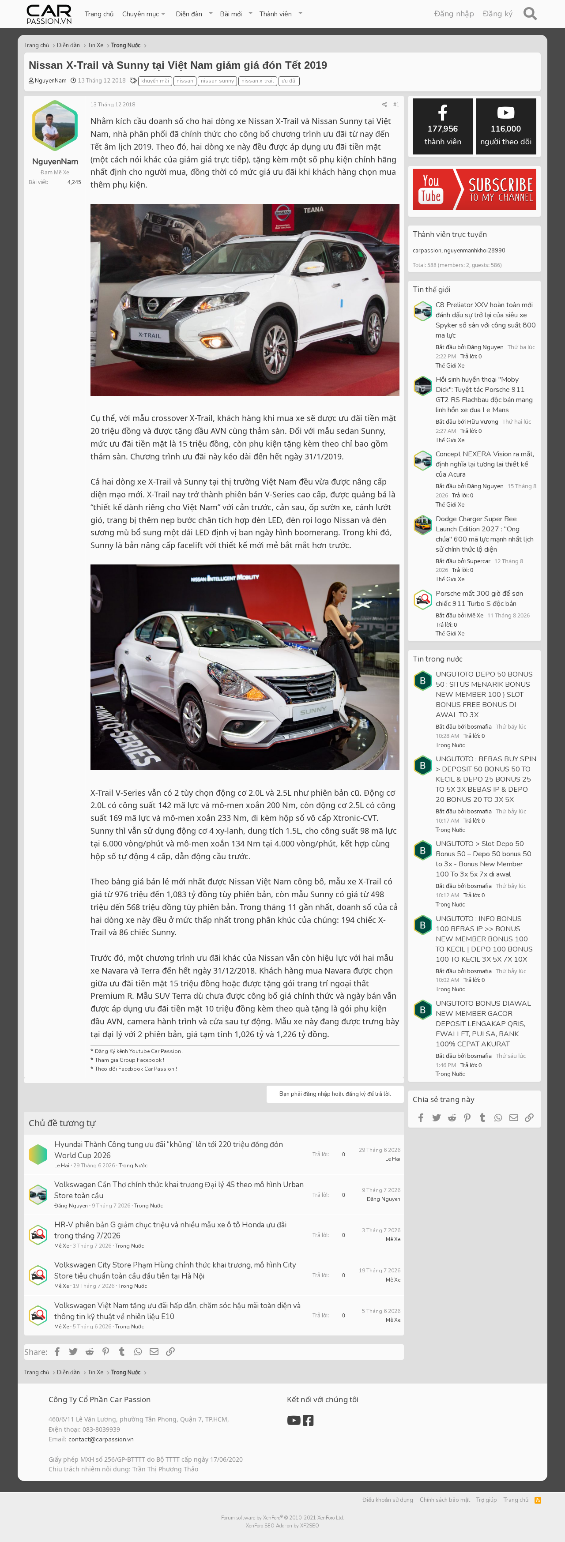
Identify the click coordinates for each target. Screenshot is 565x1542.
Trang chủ (99, 14)
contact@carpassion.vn (101, 1439)
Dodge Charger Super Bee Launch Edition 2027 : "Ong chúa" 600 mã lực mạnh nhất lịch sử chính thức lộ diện (485, 534)
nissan (185, 80)
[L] (38, 1154)
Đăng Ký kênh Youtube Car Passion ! (139, 1051)
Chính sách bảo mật (445, 1500)
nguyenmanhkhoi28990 (474, 251)
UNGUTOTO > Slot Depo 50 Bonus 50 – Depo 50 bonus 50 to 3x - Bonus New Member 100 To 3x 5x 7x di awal (483, 859)
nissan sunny (217, 80)
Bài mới (231, 14)
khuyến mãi (155, 80)
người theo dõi (505, 135)
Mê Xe (61, 1245)
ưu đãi (289, 80)
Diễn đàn (189, 14)
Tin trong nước (438, 659)
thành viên (443, 135)
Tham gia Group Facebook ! (129, 1060)
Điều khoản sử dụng (387, 1500)
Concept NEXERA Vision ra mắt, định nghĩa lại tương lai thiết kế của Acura (485, 464)
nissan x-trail (257, 80)
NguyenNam (51, 81)
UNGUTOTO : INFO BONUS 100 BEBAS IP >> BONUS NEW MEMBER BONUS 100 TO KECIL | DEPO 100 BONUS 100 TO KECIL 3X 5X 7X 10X (484, 939)
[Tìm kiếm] (530, 14)
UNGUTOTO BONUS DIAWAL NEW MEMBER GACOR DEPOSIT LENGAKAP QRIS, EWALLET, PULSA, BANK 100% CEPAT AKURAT (483, 1024)
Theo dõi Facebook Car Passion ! (135, 1068)
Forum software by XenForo (282, 1518)
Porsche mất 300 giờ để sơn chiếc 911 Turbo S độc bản (479, 599)
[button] (144, 14)
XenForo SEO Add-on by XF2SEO (282, 1526)
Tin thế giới (431, 290)
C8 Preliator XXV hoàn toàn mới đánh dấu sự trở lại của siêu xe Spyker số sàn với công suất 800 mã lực (486, 320)
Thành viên (276, 14)
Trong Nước (133, 1165)
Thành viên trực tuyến (450, 234)
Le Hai (61, 1165)
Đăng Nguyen (71, 1205)
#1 (396, 104)
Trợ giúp (486, 1500)
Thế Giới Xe (450, 366)
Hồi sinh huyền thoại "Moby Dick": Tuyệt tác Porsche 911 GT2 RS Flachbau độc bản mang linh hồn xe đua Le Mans (484, 395)
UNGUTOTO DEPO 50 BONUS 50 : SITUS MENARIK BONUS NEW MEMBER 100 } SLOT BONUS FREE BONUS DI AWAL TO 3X (484, 694)
